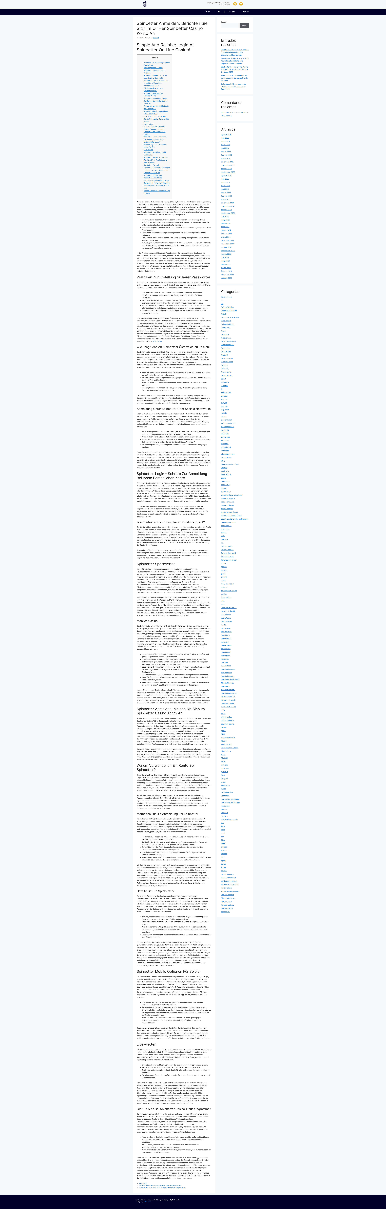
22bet (223, 379)
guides (224, 594)
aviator (224, 416)
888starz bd (226, 393)
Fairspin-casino (227, 550)
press (223, 782)
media (223, 625)
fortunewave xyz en (229, 560)
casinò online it (227, 509)
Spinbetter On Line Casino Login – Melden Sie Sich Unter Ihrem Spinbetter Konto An (157, 170)
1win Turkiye (226, 321)
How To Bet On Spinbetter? (155, 116)
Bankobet (225, 451)
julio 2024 (225, 217)
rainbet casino (227, 792)
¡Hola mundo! (226, 116)
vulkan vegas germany (230, 891)
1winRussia (225, 328)
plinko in (224, 765)
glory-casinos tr (227, 584)
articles (224, 396)
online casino (226, 717)
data (223, 536)
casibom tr (225, 481)
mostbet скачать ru (229, 693)
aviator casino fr (227, 427)
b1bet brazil (226, 447)
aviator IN (225, 430)
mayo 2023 (225, 264)
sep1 (223, 830)
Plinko (223, 761)
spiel (223, 857)
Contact (246, 12)
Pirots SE (224, 758)
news (223, 714)
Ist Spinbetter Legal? (152, 142)
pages (223, 727)
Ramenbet (225, 796)
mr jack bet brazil (228, 700)
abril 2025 (225, 189)
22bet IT (224, 386)
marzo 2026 (226, 152)
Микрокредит (226, 902)
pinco (223, 755)
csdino (223, 533)
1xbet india (225, 348)
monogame (225, 656)
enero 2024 (225, 237)
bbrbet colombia (228, 454)
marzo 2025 (226, 193)
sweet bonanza (227, 874)
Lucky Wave (226, 618)
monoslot (225, 659)
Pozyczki (224, 779)
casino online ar (227, 505)
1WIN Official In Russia (230, 317)
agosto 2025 (226, 176)
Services (232, 12)
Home (208, 12)
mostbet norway (227, 676)
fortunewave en (227, 557)
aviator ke (225, 434)
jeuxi (223, 604)
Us (219, 12)
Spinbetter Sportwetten (153, 93)
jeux (222, 601)
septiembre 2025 (228, 172)
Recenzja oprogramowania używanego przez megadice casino (160, 1185)
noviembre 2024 (227, 206)
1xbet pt (224, 365)
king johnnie (226, 615)
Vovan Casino (226, 888)
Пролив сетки (227, 908)
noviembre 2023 (227, 244)
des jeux (224, 539)
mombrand (225, 635)
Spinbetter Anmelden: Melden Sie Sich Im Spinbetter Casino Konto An (156, 101)
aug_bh (224, 399)
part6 (223, 731)
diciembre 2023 (227, 240)
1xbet (223, 331)
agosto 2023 (226, 254)
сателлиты (225, 912)
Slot (222, 837)
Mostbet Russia (227, 683)
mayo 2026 (225, 145)
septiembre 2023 (228, 251)
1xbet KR (224, 355)
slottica (224, 847)
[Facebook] (235, 4)
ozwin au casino (227, 724)
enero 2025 (225, 199)
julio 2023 (225, 258)
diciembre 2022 (227, 275)
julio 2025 (225, 179)
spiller (223, 867)
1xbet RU (224, 369)
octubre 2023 (226, 247)
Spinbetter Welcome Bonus (154, 132)
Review (224, 809)
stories (224, 871)
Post (223, 775)
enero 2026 (225, 158)
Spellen (224, 854)
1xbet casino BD (227, 345)
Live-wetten (148, 124)
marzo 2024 (226, 230)
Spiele (223, 861)
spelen (223, 850)
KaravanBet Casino (229, 608)
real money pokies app (230, 799)
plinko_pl (224, 772)
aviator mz (225, 437)
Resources (225, 806)
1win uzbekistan (227, 324)
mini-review (226, 628)
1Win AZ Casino (227, 307)
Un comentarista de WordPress (233, 112)
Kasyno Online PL (228, 611)
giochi (223, 574)
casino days (226, 492)
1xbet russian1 (227, 375)
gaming (224, 570)
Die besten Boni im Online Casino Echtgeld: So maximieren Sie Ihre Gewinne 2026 (234, 69)
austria (224, 413)
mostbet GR (226, 666)
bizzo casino (226, 457)
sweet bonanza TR (228, 878)
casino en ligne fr (228, 498)
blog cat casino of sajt (230, 464)
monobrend (225, 652)
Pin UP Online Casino (229, 748)
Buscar (224, 22)
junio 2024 (225, 220)
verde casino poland (229, 881)
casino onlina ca (227, 502)
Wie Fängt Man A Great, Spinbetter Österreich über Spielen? (154, 70)
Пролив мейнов (227, 905)
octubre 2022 (226, 278)
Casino (146, 134)
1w (222, 304)
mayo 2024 (225, 223)
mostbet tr (225, 686)
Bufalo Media (147, 1202)
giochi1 (224, 577)
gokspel (224, 587)
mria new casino (227, 703)
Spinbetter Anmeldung (153, 178)
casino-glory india (228, 522)
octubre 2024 (226, 210)
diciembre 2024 (227, 203)
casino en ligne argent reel (231, 495)
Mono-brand (226, 645)
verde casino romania (230, 884)
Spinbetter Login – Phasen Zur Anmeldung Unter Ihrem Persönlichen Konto (156, 83)
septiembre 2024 (228, 213)
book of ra (225, 471)
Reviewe (224, 813)
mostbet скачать (228, 690)
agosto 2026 (226, 135)
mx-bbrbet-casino (228, 707)
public (223, 789)
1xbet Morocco (227, 362)
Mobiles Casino (150, 96)
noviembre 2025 (227, 165)
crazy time (225, 529)
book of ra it (226, 475)
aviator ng (225, 440)
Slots (223, 840)
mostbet (224, 662)
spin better (157, 341)
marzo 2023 (226, 268)
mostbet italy (226, 673)
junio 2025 (225, 182)
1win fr (223, 314)
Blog (223, 461)
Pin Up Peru (226, 751)
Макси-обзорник (228, 898)
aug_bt (224, 403)
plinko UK (225, 768)
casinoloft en (226, 526)
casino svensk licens (229, 512)
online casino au (227, 720)
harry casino (226, 598)
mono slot (225, 642)
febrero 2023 (226, 271)
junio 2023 (225, 261)
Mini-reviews (226, 632)
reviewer (224, 816)
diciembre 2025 (227, 162)
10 (222, 300)
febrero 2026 (226, 155)
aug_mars (225, 410)
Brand (223, 478)
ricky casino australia (229, 820)
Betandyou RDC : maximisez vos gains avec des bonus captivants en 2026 (234, 78)
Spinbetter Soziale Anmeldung (156, 157)
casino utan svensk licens (231, 516)
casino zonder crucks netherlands (234, 519)
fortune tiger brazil (228, 553)
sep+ (223, 826)
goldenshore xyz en (229, 591)
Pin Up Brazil (226, 744)
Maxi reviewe (226, 621)
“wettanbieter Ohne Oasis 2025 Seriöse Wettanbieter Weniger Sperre (162, 1188)
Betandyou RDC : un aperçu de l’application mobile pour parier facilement (233, 86)
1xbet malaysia (227, 358)
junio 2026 (225, 141)
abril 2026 (225, 148)
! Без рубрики (226, 297)
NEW (223, 710)
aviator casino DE (228, 423)
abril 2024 (225, 227)
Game (223, 563)
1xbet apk (225, 334)
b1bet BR (224, 444)
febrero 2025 (226, 196)
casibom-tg (225, 485)
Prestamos (225, 785)
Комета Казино (227, 895)
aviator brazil (226, 420)
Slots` (223, 843)
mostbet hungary (228, 669)
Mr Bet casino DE (228, 697)
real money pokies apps (230, 802)
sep (222, 823)
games (224, 567)
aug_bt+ (224, 406)
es (222, 543)
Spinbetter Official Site (153, 175)
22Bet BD (225, 382)
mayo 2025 (225, 186)
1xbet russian (226, 372)
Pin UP (224, 741)
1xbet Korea (226, 352)
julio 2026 (225, 138)
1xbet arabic (226, 338)
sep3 (223, 833)
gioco (223, 580)
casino (223, 488)
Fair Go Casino (227, 546)
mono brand (226, 639)
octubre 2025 (226, 169)
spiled (223, 864)
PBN (223, 734)
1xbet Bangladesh (228, 341)
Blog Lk (224, 468)
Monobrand (143, 1183)
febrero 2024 (226, 234)
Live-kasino (148, 150)
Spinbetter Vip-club (151, 165)
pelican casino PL (228, 738)
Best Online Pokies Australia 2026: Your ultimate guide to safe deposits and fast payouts (235, 52)
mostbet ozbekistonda (230, 679)
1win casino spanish (229, 311)
